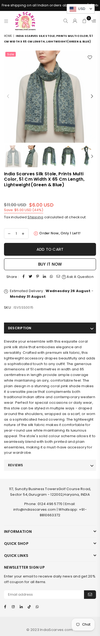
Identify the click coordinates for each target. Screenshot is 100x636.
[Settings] (92, 21)
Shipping (35, 217)
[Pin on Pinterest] (37, 277)
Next (92, 96)
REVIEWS (15, 465)
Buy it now (50, 264)
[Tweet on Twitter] (30, 277)
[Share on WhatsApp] (51, 277)
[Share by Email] (58, 277)
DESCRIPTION (19, 328)
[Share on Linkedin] (44, 277)
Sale (10, 54)
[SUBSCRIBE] (90, 594)
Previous (8, 96)
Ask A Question (80, 276)
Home (8, 36)
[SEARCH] (65, 21)
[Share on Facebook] (23, 277)
